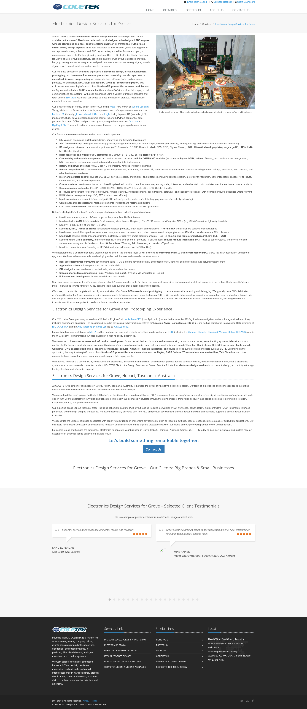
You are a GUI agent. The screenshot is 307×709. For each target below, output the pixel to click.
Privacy (85, 700)
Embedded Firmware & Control (121, 650)
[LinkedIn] (242, 701)
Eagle (107, 114)
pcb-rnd (87, 114)
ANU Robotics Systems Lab (91, 326)
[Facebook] (253, 701)
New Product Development (171, 661)
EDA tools (71, 97)
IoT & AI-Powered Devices (117, 656)
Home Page (162, 639)
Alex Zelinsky (121, 326)
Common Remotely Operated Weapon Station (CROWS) (217, 332)
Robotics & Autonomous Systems (122, 661)
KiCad (95, 114)
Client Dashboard (246, 1)
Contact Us (240, 10)
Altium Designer (140, 106)
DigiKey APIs (59, 125)
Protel (112, 106)
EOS (170, 332)
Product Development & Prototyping (125, 639)
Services (170, 10)
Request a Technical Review (171, 666)
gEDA (78, 114)
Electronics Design (115, 644)
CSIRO (64, 326)
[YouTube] (247, 701)
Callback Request (223, 1)
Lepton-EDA (58, 114)
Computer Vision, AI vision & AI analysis (125, 666)
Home (150, 10)
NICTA (55, 326)
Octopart (133, 121)
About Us (216, 10)
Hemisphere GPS (132, 319)
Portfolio (193, 10)
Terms (94, 700)
